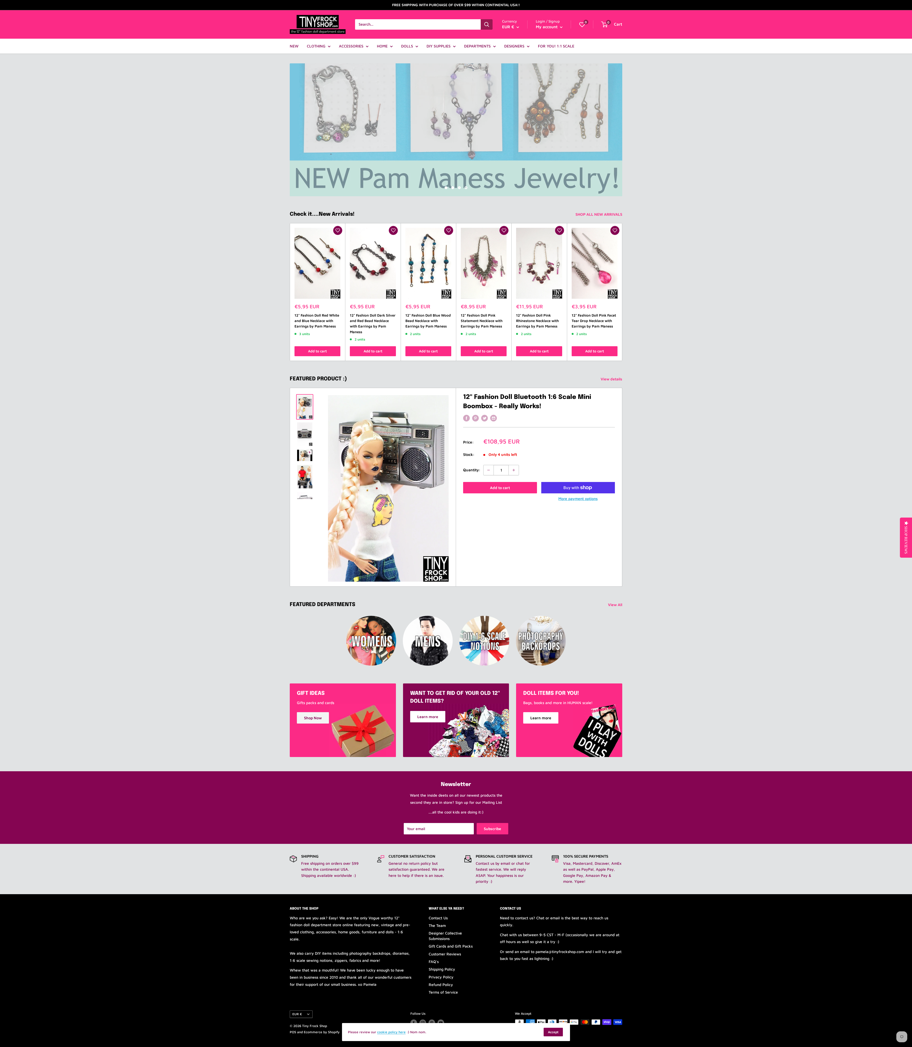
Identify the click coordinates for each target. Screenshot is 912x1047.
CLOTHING (316, 46)
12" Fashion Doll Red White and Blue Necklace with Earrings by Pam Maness (316, 320)
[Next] (622, 292)
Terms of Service (443, 992)
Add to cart (317, 351)
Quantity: (471, 470)
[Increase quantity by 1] (514, 470)
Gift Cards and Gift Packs (451, 946)
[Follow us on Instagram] (422, 1022)
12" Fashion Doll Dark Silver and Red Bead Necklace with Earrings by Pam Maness (372, 323)
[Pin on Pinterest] (475, 417)
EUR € (297, 1014)
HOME (382, 46)
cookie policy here (391, 1032)
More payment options (578, 498)
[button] (337, 230)
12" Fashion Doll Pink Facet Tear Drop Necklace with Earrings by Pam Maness (594, 320)
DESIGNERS (514, 46)
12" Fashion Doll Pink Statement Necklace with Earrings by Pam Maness (482, 320)
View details (612, 379)
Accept (553, 1032)
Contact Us (438, 918)
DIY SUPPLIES (439, 46)
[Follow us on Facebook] (413, 1022)
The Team (437, 925)
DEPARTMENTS (477, 46)
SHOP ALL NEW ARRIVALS (599, 214)
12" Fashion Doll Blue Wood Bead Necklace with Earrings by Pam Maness (428, 320)
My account (547, 26)
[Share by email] (493, 417)
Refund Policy (441, 984)
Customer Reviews (445, 954)
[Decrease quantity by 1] (489, 470)
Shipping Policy (442, 969)
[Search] (487, 24)
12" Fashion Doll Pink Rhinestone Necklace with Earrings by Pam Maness (537, 320)
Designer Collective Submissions (445, 935)
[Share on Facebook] (466, 417)
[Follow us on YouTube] (440, 1022)
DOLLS (407, 46)
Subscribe (492, 829)
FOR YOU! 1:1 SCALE (556, 46)
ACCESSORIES (351, 46)
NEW (294, 46)
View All (615, 605)
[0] (582, 24)
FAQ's (434, 961)
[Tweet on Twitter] (484, 417)
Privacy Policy (441, 977)
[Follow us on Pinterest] (431, 1022)
